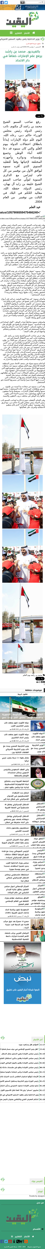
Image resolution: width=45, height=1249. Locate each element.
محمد (40, 675)
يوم (29, 675)
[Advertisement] (22, 1019)
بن (36, 675)
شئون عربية (36, 43)
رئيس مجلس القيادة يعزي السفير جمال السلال (20, 1053)
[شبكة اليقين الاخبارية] (22, 957)
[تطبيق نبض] (22, 988)
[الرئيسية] (34, 33)
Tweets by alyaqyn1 (37, 1196)
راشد (33, 675)
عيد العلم (34, 207)
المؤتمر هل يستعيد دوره (28, 1044)
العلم (25, 675)
